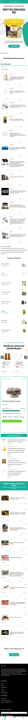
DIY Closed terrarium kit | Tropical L (11, 401)
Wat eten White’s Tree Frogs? (15, 617)
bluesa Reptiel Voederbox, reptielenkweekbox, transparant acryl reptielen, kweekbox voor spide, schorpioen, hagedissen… (18, 135)
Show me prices (4, 322)
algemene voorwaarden (5, 700)
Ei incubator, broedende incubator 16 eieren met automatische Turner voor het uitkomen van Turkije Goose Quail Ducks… (18, 106)
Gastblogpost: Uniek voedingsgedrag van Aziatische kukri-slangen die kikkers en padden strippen (18, 603)
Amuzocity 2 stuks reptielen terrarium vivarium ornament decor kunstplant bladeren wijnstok (20, 364)
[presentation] (2, 357)
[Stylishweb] (25, 495)
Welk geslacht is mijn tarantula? (16, 557)
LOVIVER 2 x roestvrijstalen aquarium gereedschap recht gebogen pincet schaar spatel (17, 92)
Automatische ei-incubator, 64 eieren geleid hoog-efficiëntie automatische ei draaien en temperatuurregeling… (18, 148)
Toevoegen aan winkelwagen (12, 421)
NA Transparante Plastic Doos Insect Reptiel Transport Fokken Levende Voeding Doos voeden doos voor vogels (18, 191)
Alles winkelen (4, 687)
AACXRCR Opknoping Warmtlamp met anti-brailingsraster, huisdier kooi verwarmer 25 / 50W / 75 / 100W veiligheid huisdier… (18, 235)
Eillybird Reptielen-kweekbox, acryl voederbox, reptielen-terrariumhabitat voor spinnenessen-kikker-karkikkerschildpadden (18, 206)
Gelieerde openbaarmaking (6, 702)
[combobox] (14, 713)
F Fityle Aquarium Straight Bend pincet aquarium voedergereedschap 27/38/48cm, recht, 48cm (6, 365)
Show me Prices (4, 265)
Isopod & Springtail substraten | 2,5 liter (17, 176)
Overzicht (3, 685)
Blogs (2, 689)
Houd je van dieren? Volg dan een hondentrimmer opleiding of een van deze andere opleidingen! (18, 529)
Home (2, 683)
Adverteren (3, 691)
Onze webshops (4, 692)
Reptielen (3, 562)
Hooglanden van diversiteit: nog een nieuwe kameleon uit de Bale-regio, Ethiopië (17, 633)
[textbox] (14, 713)
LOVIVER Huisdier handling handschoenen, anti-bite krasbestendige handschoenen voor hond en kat (17, 462)
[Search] (26, 1)
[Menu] (1, 1)
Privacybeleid (3, 698)
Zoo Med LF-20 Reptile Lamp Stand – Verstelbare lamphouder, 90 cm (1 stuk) (17, 120)
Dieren (2, 503)
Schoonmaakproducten (12, 438)
